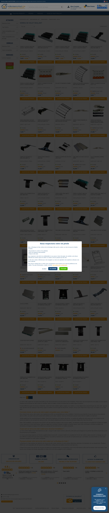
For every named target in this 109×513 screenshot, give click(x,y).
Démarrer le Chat (99, 508)
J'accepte (63, 268)
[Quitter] (106, 488)
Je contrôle (52, 268)
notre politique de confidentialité (59, 265)
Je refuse (44, 268)
